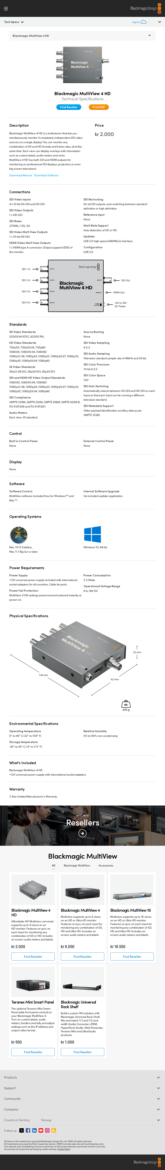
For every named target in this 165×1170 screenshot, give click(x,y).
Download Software (46, 175)
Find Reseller (68, 107)
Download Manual (20, 175)
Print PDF (99, 107)
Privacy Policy (64, 1149)
